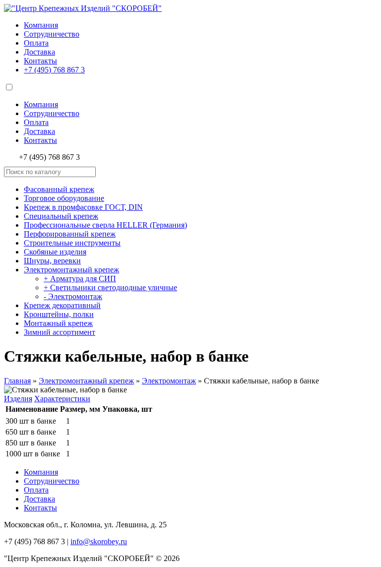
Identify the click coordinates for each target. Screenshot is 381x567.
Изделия (18, 398)
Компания (41, 25)
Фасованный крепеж (59, 189)
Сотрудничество (51, 34)
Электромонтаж (169, 381)
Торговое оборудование (64, 198)
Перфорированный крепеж (70, 234)
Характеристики (62, 398)
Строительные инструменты (72, 243)
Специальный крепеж (61, 216)
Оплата (36, 43)
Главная (17, 381)
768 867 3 (54, 69)
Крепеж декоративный (62, 305)
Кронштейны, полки (59, 314)
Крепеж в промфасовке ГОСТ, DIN (83, 207)
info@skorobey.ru (98, 541)
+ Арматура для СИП (80, 278)
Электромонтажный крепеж (71, 269)
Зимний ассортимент (59, 332)
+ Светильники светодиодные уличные (110, 287)
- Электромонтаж (73, 296)
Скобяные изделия (55, 252)
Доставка (39, 52)
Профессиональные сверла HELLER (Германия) (105, 225)
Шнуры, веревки (52, 260)
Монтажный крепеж (58, 323)
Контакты (40, 61)
